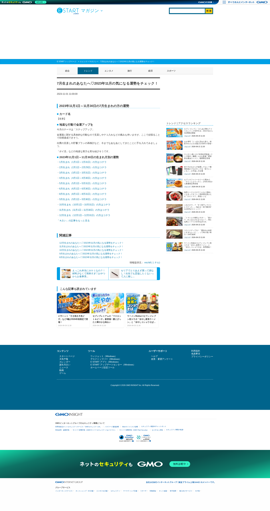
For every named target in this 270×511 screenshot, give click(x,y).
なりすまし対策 (157, 430)
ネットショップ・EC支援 (84, 491)
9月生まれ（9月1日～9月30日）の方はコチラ (83, 199)
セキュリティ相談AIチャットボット (153, 426)
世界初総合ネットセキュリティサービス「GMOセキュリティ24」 (78, 427)
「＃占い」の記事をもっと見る (73, 220)
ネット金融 (163, 491)
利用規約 (195, 351)
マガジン (93, 61)
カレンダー (64, 362)
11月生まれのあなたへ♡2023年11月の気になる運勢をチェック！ (91, 246)
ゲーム (62, 373)
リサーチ (143, 491)
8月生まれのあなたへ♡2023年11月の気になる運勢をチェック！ (90, 257)
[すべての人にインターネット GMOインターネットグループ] (248, 2)
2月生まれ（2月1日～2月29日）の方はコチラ (83, 167)
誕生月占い (64, 364)
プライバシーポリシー (202, 356)
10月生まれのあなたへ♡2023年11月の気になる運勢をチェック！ (91, 250)
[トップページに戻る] (68, 11)
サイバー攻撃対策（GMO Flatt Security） (134, 430)
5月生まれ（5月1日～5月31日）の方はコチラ (83, 183)
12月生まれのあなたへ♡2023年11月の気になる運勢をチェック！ (91, 243)
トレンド (83, 61)
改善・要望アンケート (162, 359)
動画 (61, 370)
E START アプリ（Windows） (105, 362)
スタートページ (67, 356)
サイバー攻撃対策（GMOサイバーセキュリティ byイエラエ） (94, 430)
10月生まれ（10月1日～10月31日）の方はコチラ (84, 204)
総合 (67, 71)
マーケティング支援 (130, 491)
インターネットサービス (63, 491)
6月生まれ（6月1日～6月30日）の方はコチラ (83, 188)
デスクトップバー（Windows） (105, 359)
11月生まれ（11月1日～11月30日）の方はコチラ (84, 210)
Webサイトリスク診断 (130, 427)
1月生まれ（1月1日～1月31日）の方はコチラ (83, 162)
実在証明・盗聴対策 (62, 430)
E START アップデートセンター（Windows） (112, 364)
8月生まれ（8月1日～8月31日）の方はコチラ (83, 194)
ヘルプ (154, 356)
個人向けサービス (185, 491)
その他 (197, 491)
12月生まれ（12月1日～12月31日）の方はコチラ (84, 215)
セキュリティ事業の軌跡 (174, 430)
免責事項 (195, 353)
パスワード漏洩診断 (112, 427)
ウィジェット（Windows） (103, 356)
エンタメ (109, 71)
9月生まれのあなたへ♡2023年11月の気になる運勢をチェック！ (90, 253)
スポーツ (171, 71)
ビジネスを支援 (102, 491)
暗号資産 (173, 491)
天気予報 (63, 359)
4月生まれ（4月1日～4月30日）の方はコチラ (83, 178)
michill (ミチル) (152, 262)
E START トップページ (66, 61)
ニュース (63, 367)
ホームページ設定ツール (102, 367)
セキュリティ (115, 491)
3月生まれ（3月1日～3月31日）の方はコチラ (83, 172)
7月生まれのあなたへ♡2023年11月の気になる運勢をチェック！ (127, 61)
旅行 (130, 71)
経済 (150, 71)
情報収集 (153, 491)
